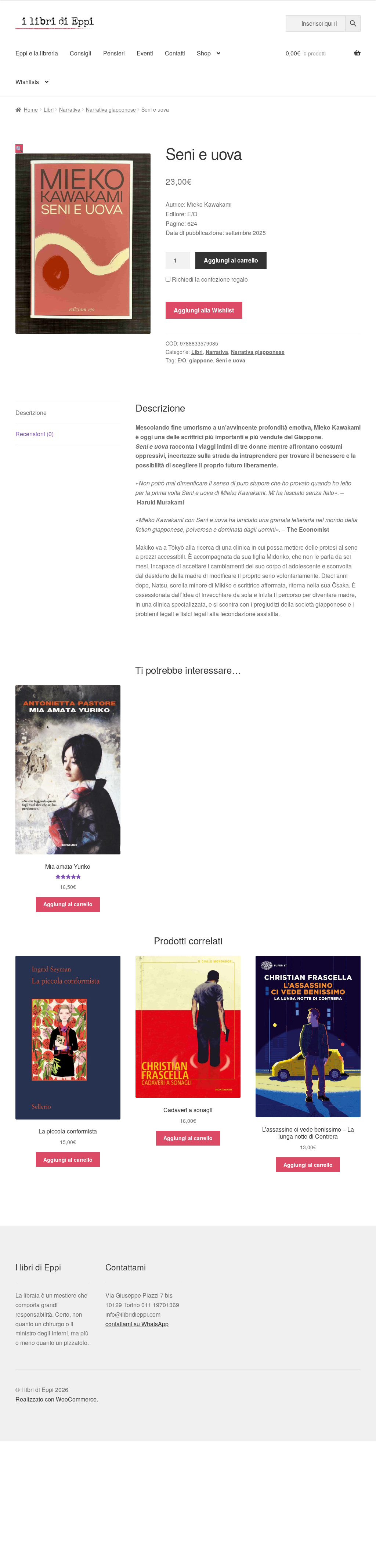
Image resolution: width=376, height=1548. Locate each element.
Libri (49, 109)
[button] (19, 148)
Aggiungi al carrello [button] (68, 904)
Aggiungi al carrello (231, 260)
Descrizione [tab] (31, 412)
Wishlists (27, 81)
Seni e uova (230, 360)
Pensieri (114, 53)
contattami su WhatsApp (137, 1324)
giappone (201, 360)
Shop (204, 53)
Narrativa (69, 109)
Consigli (80, 53)
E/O (181, 360)
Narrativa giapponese (111, 109)
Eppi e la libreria (36, 53)
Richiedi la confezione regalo (209, 279)
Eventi (145, 53)
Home (31, 109)
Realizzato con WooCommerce (56, 1399)
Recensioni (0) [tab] (34, 434)
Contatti (175, 53)
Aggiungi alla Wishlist (204, 310)
